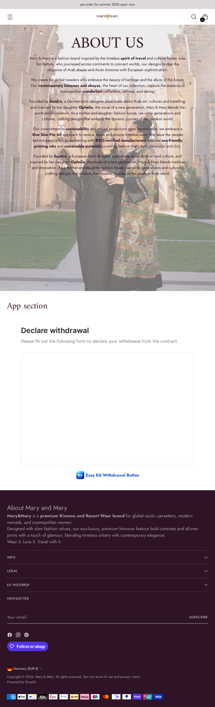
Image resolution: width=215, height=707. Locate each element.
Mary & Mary (44, 676)
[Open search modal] (194, 17)
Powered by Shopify (21, 681)
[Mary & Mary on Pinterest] (27, 635)
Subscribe (198, 617)
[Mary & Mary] (107, 16)
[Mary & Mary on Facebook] (10, 635)
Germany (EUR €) (25, 668)
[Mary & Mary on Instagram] (18, 635)
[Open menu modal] (9, 17)
